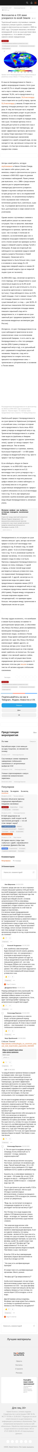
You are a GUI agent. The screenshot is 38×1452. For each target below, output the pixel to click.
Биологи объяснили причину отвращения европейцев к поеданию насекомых (13, 801)
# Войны (19, 826)
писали (23, 664)
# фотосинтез (6, 48)
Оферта (19, 1361)
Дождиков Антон (11, 987)
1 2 (6, 1069)
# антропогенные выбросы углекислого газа (15, 43)
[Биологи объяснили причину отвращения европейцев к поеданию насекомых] (33, 801)
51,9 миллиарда (8, 103)
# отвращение (6, 809)
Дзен (19, 710)
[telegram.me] (25, 1441)
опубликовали (7, 166)
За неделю (14, 791)
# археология (13, 848)
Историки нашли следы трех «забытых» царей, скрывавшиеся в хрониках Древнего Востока (15, 842)
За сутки (5, 791)
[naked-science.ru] (30, 1441)
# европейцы (13, 807)
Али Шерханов (10, 884)
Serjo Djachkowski (11, 1038)
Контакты (19, 1365)
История (4, 848)
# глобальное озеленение (9, 46)
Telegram (19, 705)
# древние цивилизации (9, 851)
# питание (16, 809)
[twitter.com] (8, 1441)
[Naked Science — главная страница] (10, 2)
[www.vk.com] (12, 1441)
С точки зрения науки (8, 826)
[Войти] (35, 3)
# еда (21, 807)
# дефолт (21, 829)
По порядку (17, 861)
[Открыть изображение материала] (19, 62)
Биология (5, 41)
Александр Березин (19, 8)
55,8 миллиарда (27, 97)
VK (19, 715)
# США (12, 831)
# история (5, 831)
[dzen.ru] (21, 1441)
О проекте (19, 1369)
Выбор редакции (7, 834)
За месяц (24, 791)
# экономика (19, 831)
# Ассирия (22, 848)
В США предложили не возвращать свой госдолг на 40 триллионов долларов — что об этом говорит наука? (14, 819)
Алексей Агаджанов (14, 945)
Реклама (19, 1373)
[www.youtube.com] (17, 1441)
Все (34, 733)
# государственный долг (9, 829)
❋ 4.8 (33, 18)
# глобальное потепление (26, 46)
